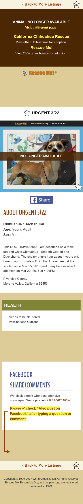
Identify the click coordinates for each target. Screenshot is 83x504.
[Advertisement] (41, 90)
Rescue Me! (41, 47)
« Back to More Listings (41, 4)
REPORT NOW (59, 400)
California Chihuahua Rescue (41, 36)
